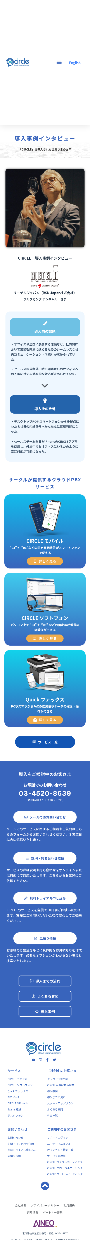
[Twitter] (54, 1059)
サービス (14, 1070)
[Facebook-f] (47, 1059)
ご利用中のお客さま (62, 1129)
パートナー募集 (53, 1212)
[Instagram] (40, 1059)
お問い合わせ (17, 1129)
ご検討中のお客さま (62, 1070)
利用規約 (69, 1205)
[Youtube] (33, 1059)
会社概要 (20, 1205)
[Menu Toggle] (59, 62)
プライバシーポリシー (45, 1205)
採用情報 (32, 1212)
